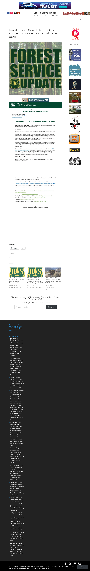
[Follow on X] (15, 13)
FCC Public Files (74, 45)
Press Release (15, 40)
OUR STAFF (63, 20)
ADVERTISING (73, 20)
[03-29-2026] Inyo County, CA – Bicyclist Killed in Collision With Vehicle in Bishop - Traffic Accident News (16, 343)
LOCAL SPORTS (19, 20)
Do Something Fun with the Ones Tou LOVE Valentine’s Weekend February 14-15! (16, 416)
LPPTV (56, 20)
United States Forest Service (45, 40)
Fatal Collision (20, 388)
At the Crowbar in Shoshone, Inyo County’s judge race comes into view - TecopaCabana (16, 427)
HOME (2, 20)
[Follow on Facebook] (8, 13)
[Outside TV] (75, 151)
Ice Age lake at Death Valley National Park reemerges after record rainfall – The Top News (17, 517)
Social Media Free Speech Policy (39, 568)
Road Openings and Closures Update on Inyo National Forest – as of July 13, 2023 (53, 280)
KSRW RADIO (49, 20)
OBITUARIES (40, 20)
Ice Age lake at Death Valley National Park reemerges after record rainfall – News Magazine (17, 487)
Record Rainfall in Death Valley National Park (17, 493)
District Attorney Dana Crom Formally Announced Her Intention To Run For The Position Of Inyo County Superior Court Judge (16, 439)
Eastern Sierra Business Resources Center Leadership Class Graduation (16, 476)
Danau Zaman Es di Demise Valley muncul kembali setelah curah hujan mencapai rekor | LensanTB (16, 502)
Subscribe (51, 307)
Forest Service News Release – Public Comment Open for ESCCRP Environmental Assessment (17, 280)
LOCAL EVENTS (30, 20)
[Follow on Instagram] (11, 13)
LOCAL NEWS (9, 20)
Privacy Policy (24, 568)
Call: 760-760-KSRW (84, 20)
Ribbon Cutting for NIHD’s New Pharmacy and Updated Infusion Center (17, 458)
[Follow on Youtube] (18, 13)
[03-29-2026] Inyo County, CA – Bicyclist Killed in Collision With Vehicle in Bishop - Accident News (16, 362)
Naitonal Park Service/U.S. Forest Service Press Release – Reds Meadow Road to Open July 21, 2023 (35, 280)
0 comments (57, 40)
